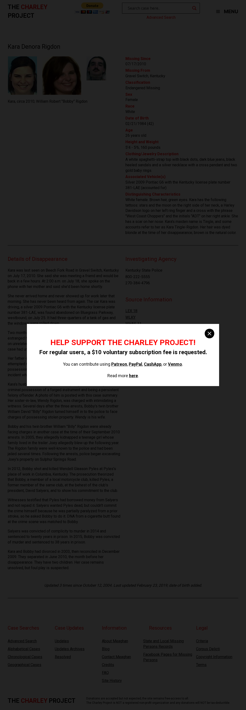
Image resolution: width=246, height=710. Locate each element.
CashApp (152, 364)
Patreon (119, 364)
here (133, 375)
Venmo (175, 364)
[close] (209, 333)
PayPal (135, 364)
